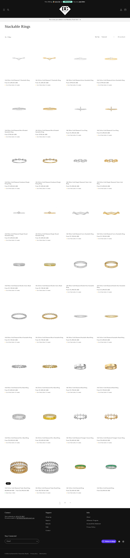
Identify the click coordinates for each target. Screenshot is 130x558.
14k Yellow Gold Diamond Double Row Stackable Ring (111, 286)
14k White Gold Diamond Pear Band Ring (17, 387)
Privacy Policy (91, 527)
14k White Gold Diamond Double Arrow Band (18, 285)
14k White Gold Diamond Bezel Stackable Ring (18, 337)
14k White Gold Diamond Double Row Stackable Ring (80, 286)
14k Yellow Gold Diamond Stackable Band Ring (110, 337)
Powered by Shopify (24, 553)
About (88, 517)
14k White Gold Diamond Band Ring (76, 387)
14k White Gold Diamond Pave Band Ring (17, 438)
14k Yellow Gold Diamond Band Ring (107, 387)
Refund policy (43, 553)
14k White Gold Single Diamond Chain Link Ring (79, 182)
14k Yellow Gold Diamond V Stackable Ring (48, 80)
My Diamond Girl (13, 553)
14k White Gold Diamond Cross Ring (76, 130)
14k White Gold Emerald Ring (105, 488)
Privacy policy (34, 553)
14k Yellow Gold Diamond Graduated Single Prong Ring (48, 182)
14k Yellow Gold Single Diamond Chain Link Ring (110, 182)
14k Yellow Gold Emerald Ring (75, 488)
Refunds (48, 524)
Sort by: (97, 37)
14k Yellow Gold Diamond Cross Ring (108, 130)
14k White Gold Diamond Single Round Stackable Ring (16, 234)
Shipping (48, 517)
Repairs (48, 520)
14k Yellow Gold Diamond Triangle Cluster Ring (111, 438)
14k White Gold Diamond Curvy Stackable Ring (80, 234)
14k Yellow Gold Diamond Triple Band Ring (17, 488)
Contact (48, 530)
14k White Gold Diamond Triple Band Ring (47, 488)
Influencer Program (92, 520)
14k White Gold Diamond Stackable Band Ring (79, 337)
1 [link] (59, 502)
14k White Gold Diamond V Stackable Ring (17, 80)
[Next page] (70, 503)
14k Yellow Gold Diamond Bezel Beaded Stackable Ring (47, 131)
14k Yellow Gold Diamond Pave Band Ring (47, 438)
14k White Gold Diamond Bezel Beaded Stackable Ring (16, 131)
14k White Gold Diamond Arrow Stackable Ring (79, 80)
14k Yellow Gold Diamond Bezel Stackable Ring (49, 337)
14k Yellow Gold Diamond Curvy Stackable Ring (111, 234)
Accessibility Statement (94, 524)
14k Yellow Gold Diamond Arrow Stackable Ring (111, 80)
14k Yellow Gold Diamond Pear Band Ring (47, 387)
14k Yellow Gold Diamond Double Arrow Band (48, 285)
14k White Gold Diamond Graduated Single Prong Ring (17, 182)
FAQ (47, 527)
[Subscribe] (37, 541)
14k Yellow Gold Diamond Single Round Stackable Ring (47, 234)
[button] (4, 10)
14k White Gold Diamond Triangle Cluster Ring (79, 438)
